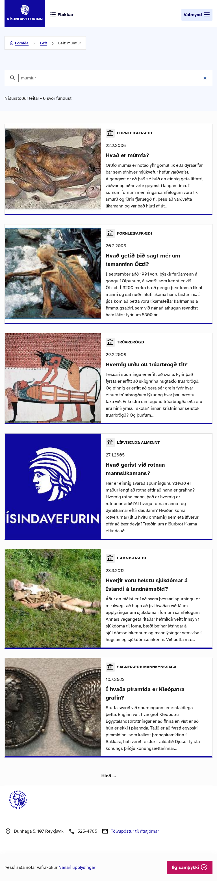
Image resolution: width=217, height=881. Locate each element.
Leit (43, 43)
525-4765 (87, 831)
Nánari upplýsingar (76, 867)
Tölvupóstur (135, 831)
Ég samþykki (186, 867)
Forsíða (22, 43)
